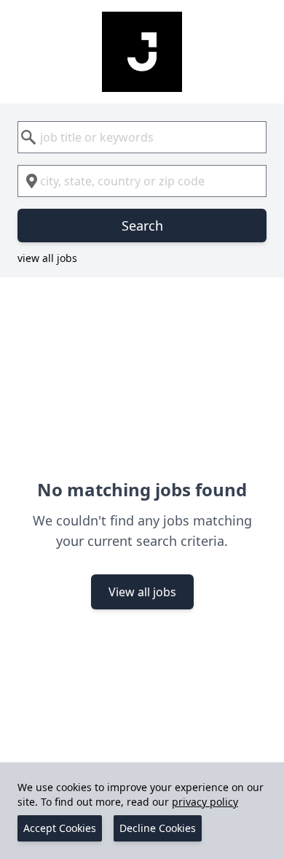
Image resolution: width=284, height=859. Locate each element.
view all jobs (47, 258)
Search (142, 225)
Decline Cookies (157, 828)
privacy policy (205, 802)
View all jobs (142, 592)
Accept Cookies (59, 828)
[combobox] (142, 137)
